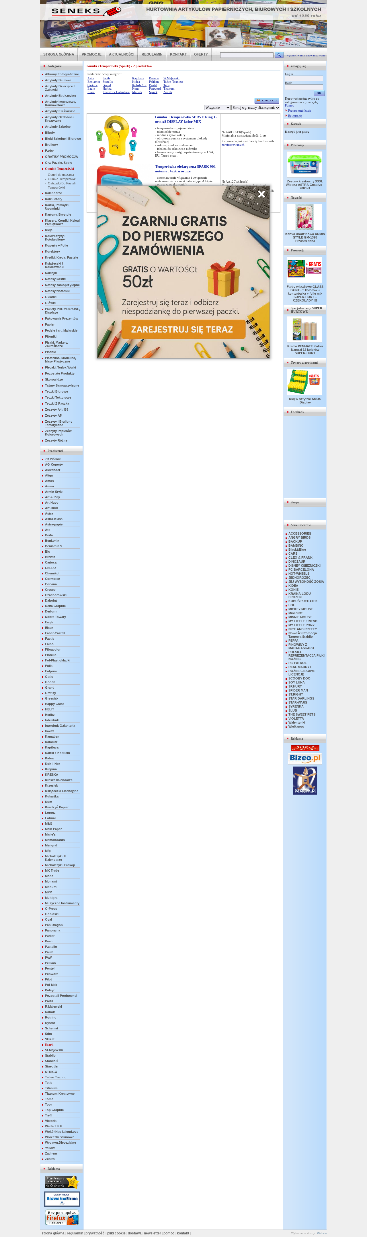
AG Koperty (54, 464)
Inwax (49, 731)
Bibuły (50, 132)
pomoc (169, 1233)
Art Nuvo (51, 502)
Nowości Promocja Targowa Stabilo (302, 634)
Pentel (49, 968)
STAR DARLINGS (301, 698)
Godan (50, 682)
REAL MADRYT (299, 667)
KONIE (293, 589)
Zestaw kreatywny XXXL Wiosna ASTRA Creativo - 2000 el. (305, 185)
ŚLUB (292, 710)
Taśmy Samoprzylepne (62, 385)
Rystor (50, 1023)
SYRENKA (296, 706)
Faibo (49, 644)
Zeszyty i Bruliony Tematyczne (58, 423)
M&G (48, 823)
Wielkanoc (296, 726)
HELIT (49, 709)
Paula (49, 952)
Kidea (49, 758)
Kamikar (51, 742)
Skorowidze (54, 379)
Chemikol (52, 573)
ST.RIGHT (295, 694)
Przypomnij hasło (299, 110)
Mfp (48, 850)
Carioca (50, 562)
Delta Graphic (55, 606)
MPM (48, 892)
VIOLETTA (296, 718)
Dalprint (51, 600)
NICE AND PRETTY (302, 629)
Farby (49, 150)
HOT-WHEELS (298, 573)
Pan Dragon (54, 925)
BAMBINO (296, 545)
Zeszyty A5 (53, 415)
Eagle (49, 622)
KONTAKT (178, 54)
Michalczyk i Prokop (60, 865)
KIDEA (293, 585)
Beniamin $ (53, 546)
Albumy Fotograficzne (62, 74)
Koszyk (296, 123)
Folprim (51, 671)
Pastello (51, 946)
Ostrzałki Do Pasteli (61, 183)
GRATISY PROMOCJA (61, 156)
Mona (49, 876)
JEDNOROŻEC (299, 577)
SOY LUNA (296, 682)
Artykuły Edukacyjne (60, 95)
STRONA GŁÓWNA (58, 54)
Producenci (55, 450)
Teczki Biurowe (56, 391)
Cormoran (52, 578)
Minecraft (295, 613)
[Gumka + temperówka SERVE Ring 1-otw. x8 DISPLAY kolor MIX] (120, 160)
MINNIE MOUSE (300, 617)
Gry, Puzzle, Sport (58, 162)
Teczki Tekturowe (58, 397)
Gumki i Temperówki (59, 168)
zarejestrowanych (233, 144)
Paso (48, 941)
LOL (291, 605)
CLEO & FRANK (300, 557)
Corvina (51, 584)
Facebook (297, 411)
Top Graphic (54, 1110)
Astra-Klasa (54, 519)
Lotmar (50, 818)
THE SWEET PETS (301, 714)
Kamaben (52, 736)
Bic (47, 551)
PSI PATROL (297, 663)
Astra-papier (54, 524)
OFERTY (201, 54)
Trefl (48, 1115)
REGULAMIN (152, 54)
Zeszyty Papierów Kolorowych (58, 432)
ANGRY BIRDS (299, 537)
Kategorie (55, 66)
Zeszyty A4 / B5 (56, 409)
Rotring (50, 1017)
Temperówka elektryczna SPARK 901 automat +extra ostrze (185, 168)
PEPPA (293, 640)
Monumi (51, 887)
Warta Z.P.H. (54, 1126)
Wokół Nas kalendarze (61, 1131)
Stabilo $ (51, 1061)
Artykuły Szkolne (58, 126)
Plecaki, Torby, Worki (60, 367)
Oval (48, 919)
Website (322, 1233)
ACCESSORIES (299, 533)
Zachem (51, 1153)
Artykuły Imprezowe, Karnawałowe (60, 103)
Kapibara (51, 747)
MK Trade (52, 870)
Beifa (49, 535)
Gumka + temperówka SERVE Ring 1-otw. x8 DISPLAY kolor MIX (186, 119)
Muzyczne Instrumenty (62, 903)
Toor (48, 1104)
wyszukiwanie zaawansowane (305, 55)
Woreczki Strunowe (59, 1137)
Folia (48, 665)
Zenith (50, 1159)
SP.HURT (295, 686)
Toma (49, 1099)
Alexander (52, 470)
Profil (49, 1001)
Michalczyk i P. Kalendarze (56, 857)
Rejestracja (295, 115)
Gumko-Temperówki (62, 179)
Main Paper (53, 829)
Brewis (50, 557)
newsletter (152, 1233)
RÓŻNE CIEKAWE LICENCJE (301, 672)
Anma (49, 486)
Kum (48, 801)
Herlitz (50, 714)
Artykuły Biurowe (58, 80)
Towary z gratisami (304, 362)
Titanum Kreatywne (60, 1093)
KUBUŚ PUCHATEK (303, 601)
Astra (49, 513)
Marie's (50, 834)
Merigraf (51, 845)
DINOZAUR (296, 561)
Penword (51, 974)
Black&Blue (297, 549)
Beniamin (52, 540)
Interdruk (52, 720)
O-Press (51, 908)
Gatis (49, 676)
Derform (51, 611)
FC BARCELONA (301, 569)
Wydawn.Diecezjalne (60, 1142)
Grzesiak (51, 698)
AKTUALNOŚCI (121, 54)
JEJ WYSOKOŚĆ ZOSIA (306, 581)
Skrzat (49, 1039)
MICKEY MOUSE (300, 609)
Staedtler (51, 1066)
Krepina (51, 769)
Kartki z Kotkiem (57, 753)
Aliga (49, 475)
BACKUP (295, 541)
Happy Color (54, 704)
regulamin (75, 1233)
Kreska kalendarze (59, 780)
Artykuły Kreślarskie (60, 111)
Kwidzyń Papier (57, 807)
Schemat (51, 1028)
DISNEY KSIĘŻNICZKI (304, 565)
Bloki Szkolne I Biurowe (63, 138)
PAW (48, 957)
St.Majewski (54, 1050)
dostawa (135, 1233)
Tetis (48, 1082)
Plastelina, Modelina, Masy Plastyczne (60, 359)
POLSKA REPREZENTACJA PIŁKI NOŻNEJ (306, 655)
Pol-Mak (51, 984)
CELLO (50, 568)
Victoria (50, 1120)
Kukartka (51, 796)
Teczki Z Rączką (57, 403)
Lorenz (50, 812)
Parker (49, 935)
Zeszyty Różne (56, 440)
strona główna (53, 1233)
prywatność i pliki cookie (105, 1233)
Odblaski (51, 914)
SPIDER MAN (298, 690)
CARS (292, 553)
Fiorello (50, 655)
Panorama (52, 930)
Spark (49, 1044)
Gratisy (50, 693)
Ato (47, 529)
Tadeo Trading (56, 1077)
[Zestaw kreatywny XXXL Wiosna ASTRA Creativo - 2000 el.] (305, 176)
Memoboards (55, 840)
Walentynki (296, 722)
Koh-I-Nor (52, 763)
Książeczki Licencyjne (61, 791)
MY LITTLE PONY (301, 625)
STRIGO (51, 1071)
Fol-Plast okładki (57, 660)
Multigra (51, 897)
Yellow (50, 1148)
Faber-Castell (55, 633)
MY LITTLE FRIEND (302, 621)
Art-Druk (51, 508)
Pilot (48, 979)
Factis (49, 638)
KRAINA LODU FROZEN (299, 595)
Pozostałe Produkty (60, 373)
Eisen (49, 627)
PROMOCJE (91, 54)
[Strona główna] (183, 47)
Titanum (51, 1088)
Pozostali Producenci (61, 995)
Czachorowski (56, 595)
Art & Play (52, 497)
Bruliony (51, 144)
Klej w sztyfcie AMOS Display (305, 400)
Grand (49, 687)
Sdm (48, 1033)
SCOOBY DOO (299, 678)
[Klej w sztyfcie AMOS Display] (305, 394)
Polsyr (49, 990)
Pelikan (50, 963)
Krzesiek (51, 785)
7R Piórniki (53, 459)
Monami (51, 881)
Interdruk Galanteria (60, 725)
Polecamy (297, 145)
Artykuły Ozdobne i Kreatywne (59, 118)
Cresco (50, 589)
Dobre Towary (55, 616)
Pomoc (289, 105)
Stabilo (50, 1055)
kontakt (183, 1233)
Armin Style (54, 491)
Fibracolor (52, 649)
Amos (49, 480)
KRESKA (51, 774)
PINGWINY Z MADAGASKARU (301, 646)
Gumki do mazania (61, 174)
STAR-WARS (297, 702)
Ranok (50, 1012)
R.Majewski (53, 1006)
